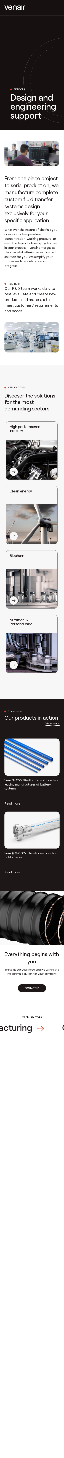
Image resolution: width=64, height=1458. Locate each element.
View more (53, 723)
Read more (12, 803)
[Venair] (14, 7)
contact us (32, 988)
